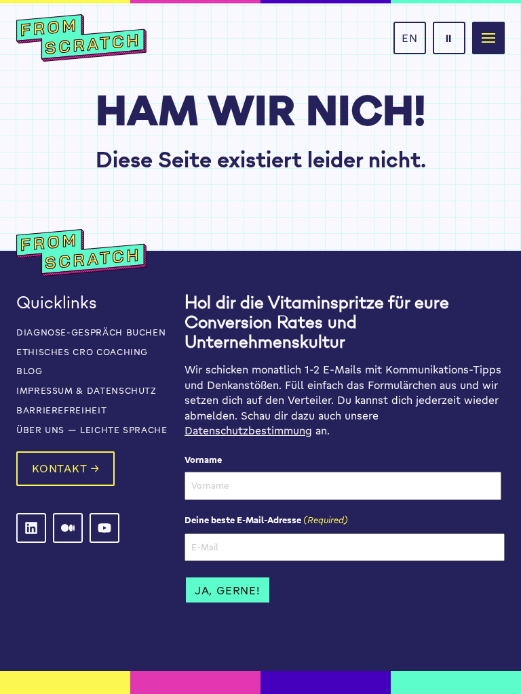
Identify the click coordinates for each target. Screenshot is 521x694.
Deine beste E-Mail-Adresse (266, 520)
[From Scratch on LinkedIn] (31, 528)
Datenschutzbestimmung (248, 430)
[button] (488, 38)
